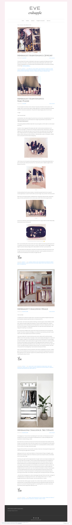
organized (36, 498)
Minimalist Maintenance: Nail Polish (30, 99)
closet (32, 366)
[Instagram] (34, 518)
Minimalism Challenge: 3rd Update (35, 430)
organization (23, 264)
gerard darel (44, 366)
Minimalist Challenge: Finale (32, 309)
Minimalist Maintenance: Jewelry (35, 55)
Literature (32, 20)
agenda (30, 497)
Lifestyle (27, 20)
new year (27, 498)
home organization (35, 497)
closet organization (38, 366)
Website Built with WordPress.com (36, 519)
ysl (35, 368)
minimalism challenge (41, 367)
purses (33, 368)
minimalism (34, 367)
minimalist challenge (21, 498)
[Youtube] (38, 518)
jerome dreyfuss (26, 367)
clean (30, 366)
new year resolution (25, 368)
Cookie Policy (20, 523)
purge (31, 368)
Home (23, 20)
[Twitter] (36, 518)
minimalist (47, 367)
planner (40, 498)
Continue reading (26, 65)
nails (18, 264)
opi (20, 264)
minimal (30, 367)
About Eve (48, 20)
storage (43, 498)
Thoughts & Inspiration (41, 20)
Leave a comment (52, 103)
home (48, 366)
